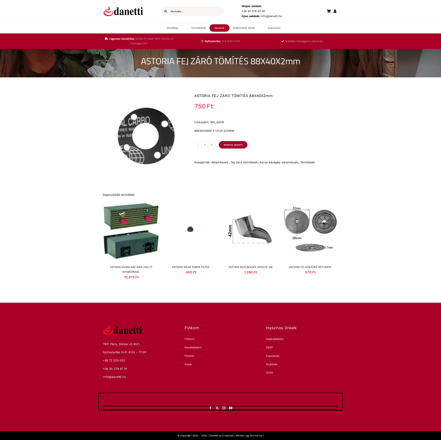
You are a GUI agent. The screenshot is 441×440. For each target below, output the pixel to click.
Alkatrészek (220, 162)
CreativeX (228, 435)
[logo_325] (122, 326)
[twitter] (217, 408)
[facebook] (210, 408)
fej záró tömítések (244, 162)
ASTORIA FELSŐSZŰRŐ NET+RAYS (310, 267)
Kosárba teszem (233, 144)
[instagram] (223, 408)
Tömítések (307, 162)
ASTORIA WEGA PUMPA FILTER (190, 267)
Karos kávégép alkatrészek (279, 162)
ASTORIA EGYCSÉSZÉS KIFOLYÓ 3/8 (250, 267)
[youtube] (230, 408)
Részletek (145, 232)
